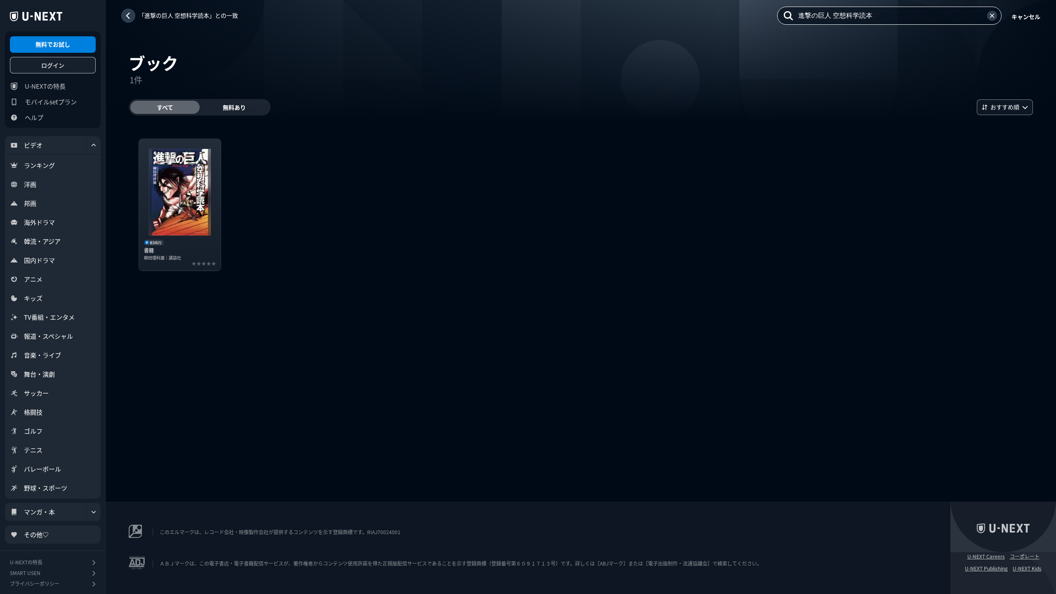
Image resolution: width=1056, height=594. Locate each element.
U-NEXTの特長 (45, 86)
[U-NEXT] (36, 16)
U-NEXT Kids (1027, 568)
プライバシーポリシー (34, 583)
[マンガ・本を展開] (94, 512)
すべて (165, 107)
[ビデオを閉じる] (94, 145)
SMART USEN (25, 572)
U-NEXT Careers (986, 556)
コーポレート (1025, 556)
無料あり (234, 107)
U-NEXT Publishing (986, 568)
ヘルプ (34, 117)
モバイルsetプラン (51, 101)
